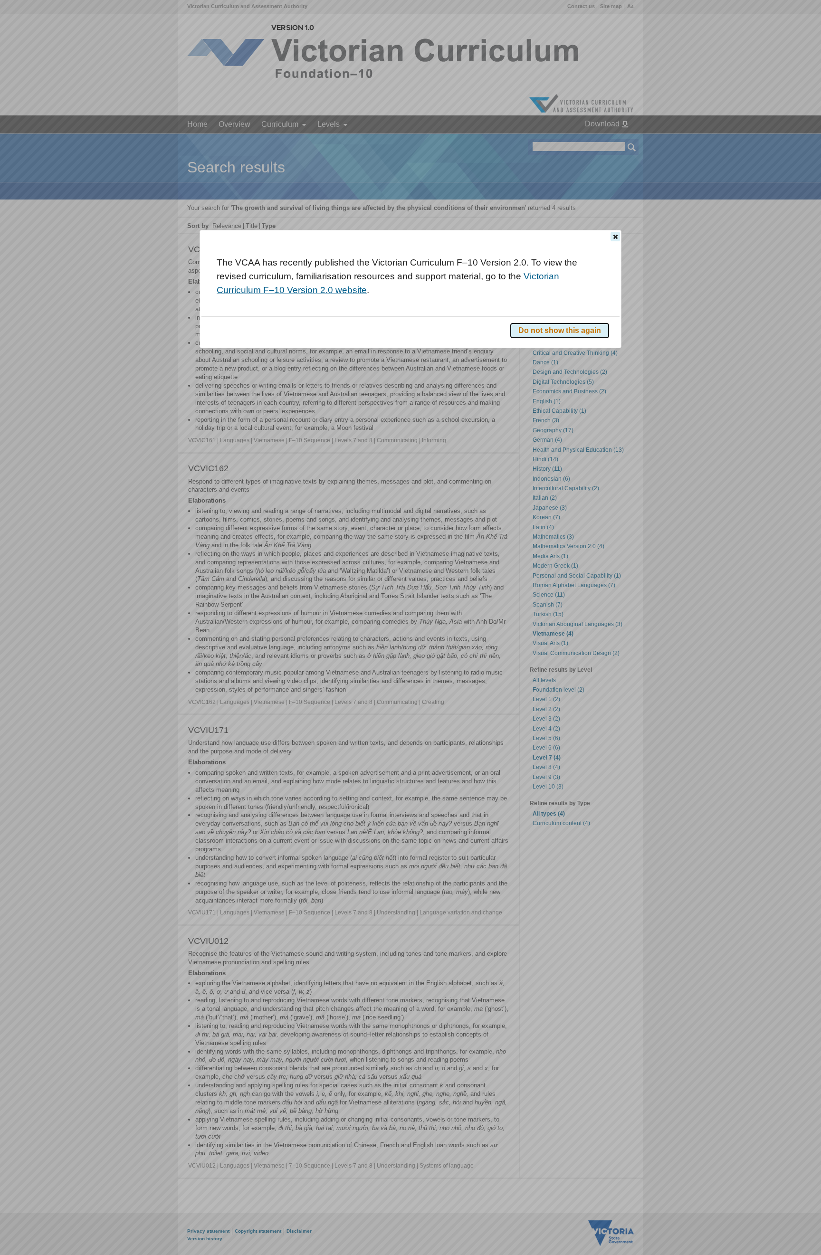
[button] (615, 236)
